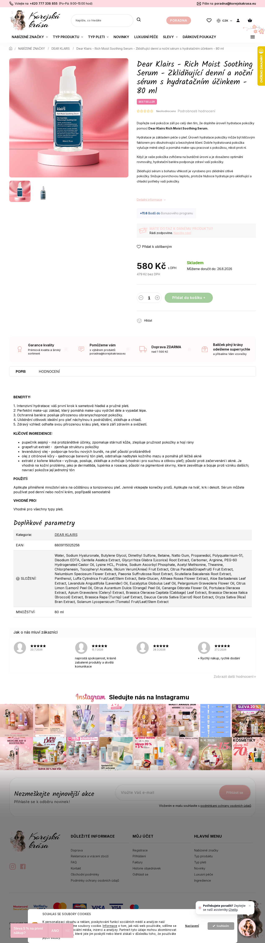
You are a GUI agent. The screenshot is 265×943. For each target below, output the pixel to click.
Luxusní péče (203, 874)
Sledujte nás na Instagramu (149, 697)
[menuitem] (29, 37)
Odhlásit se (140, 874)
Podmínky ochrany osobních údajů (95, 880)
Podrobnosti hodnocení (196, 111)
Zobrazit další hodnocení (233, 676)
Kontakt (76, 868)
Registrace (140, 850)
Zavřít (180, 318)
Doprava (77, 850)
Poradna (178, 20)
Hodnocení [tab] (49, 371)
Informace (110, 925)
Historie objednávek (147, 868)
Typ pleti (200, 862)
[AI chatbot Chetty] (247, 927)
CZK (225, 20)
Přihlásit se (234, 792)
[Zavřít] (249, 905)
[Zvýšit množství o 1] (157, 298)
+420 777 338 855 (44, 3)
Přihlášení (139, 856)
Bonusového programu (177, 213)
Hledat (138, 20)
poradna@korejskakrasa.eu (235, 3)
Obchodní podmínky (85, 874)
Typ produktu (203, 856)
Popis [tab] (21, 371)
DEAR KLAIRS (66, 535)
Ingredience (202, 880)
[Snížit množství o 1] (141, 298)
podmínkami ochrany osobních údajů (225, 805)
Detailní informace (149, 199)
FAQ (74, 862)
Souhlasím (223, 926)
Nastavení (192, 926)
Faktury (138, 862)
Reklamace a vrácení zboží (90, 856)
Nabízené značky (206, 850)
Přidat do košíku (187, 297)
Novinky (199, 868)
